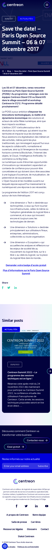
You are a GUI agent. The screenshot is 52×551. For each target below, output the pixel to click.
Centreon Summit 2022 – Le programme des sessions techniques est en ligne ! (22, 375)
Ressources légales (13, 529)
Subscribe (43, 466)
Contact (45, 529)
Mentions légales (8, 547)
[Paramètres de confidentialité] (5, 546)
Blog (9, 71)
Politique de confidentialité (28, 547)
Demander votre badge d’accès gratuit (26, 265)
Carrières (36, 522)
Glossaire (32, 529)
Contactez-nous (35, 440)
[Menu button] (47, 5)
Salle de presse (19, 522)
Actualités (26, 19)
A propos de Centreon (17, 515)
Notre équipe (39, 515)
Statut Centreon (26, 536)
